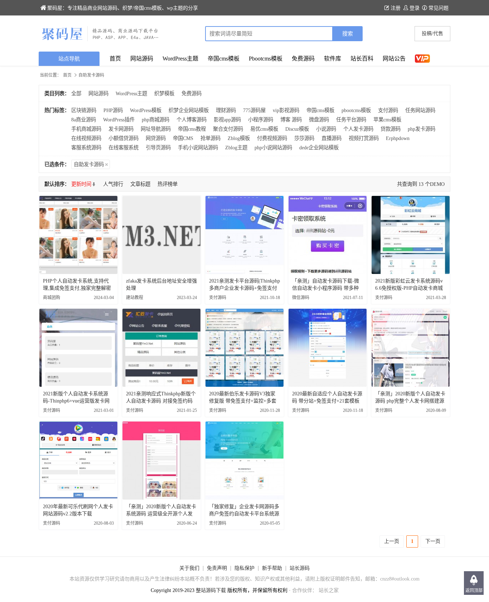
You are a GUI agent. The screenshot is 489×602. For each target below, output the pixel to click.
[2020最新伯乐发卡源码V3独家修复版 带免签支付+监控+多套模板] (244, 348)
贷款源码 (391, 129)
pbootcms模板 (356, 110)
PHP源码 (113, 110)
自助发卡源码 (89, 164)
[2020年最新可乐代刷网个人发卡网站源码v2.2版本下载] (78, 461)
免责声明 (217, 568)
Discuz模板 (297, 129)
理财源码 (226, 110)
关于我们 (189, 568)
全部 (76, 93)
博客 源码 (291, 119)
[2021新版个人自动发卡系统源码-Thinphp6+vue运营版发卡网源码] (78, 348)
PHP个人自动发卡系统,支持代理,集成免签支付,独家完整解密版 (77, 288)
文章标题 (140, 184)
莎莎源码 (304, 138)
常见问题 (439, 8)
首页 (115, 59)
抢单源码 (210, 138)
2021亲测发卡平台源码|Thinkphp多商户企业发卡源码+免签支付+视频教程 (244, 288)
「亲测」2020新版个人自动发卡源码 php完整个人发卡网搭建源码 (410, 401)
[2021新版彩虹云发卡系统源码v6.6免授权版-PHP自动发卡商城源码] (411, 235)
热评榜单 (168, 184)
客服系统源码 (86, 147)
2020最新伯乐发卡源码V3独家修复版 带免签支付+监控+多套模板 (242, 401)
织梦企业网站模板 (189, 110)
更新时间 (81, 184)
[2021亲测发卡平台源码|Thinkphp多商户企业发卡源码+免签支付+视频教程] (244, 235)
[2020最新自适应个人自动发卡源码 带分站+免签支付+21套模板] (328, 348)
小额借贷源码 (123, 138)
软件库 (332, 59)
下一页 (432, 541)
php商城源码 (155, 119)
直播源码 (331, 138)
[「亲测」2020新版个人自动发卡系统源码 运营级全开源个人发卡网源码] (161, 461)
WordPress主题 (180, 59)
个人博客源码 (191, 119)
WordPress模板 (145, 110)
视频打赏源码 (364, 138)
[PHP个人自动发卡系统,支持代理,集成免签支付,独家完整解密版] (78, 235)
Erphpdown (398, 138)
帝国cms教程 (192, 129)
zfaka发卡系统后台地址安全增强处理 (161, 284)
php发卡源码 (421, 129)
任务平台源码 (351, 119)
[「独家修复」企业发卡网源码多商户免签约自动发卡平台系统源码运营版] (244, 461)
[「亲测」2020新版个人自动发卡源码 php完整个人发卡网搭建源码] (411, 348)
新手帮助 (272, 568)
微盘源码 (319, 119)
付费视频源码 (272, 138)
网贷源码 (156, 138)
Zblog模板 (239, 138)
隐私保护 (244, 568)
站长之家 (329, 590)
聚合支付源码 (228, 129)
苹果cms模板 (387, 119)
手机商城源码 (86, 129)
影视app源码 (227, 119)
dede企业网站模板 (319, 147)
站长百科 (361, 59)
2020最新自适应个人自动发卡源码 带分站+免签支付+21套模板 (327, 397)
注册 (396, 8)
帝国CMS (183, 138)
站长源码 (300, 568)
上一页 (391, 541)
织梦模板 (164, 93)
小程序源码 (260, 119)
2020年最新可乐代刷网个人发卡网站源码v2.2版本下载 (78, 510)
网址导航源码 (156, 129)
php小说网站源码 (273, 147)
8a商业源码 (83, 119)
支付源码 (388, 110)
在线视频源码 (86, 138)
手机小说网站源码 (198, 147)
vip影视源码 (286, 110)
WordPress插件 (119, 119)
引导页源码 (158, 147)
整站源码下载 (211, 590)
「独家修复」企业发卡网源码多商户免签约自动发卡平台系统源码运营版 (244, 514)
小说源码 (326, 129)
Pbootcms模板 (265, 59)
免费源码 (303, 59)
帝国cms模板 (223, 59)
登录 (415, 8)
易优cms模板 (264, 129)
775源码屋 (254, 110)
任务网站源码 (420, 110)
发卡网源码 (121, 129)
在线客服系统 (123, 147)
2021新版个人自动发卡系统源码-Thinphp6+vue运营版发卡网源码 (76, 401)
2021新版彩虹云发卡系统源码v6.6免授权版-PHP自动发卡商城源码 (409, 288)
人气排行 (113, 184)
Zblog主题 (236, 147)
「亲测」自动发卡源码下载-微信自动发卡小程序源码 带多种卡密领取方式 (325, 288)
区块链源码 (83, 110)
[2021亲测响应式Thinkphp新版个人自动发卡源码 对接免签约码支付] (161, 348)
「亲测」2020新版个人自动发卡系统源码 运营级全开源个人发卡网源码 (161, 514)
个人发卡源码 (358, 129)
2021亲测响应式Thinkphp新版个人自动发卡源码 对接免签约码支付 (161, 401)
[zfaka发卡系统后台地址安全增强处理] (161, 235)
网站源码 (141, 59)
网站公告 (394, 59)
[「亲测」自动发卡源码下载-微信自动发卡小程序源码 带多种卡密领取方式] (328, 235)
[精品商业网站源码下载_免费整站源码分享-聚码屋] (142, 34)
